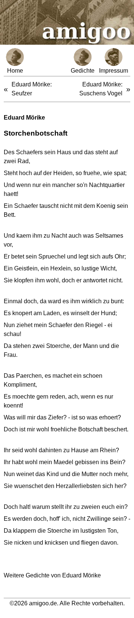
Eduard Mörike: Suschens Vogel (100, 88)
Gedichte (83, 70)
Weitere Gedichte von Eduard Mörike (52, 575)
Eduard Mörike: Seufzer (32, 88)
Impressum (113, 70)
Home (15, 70)
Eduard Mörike (24, 117)
